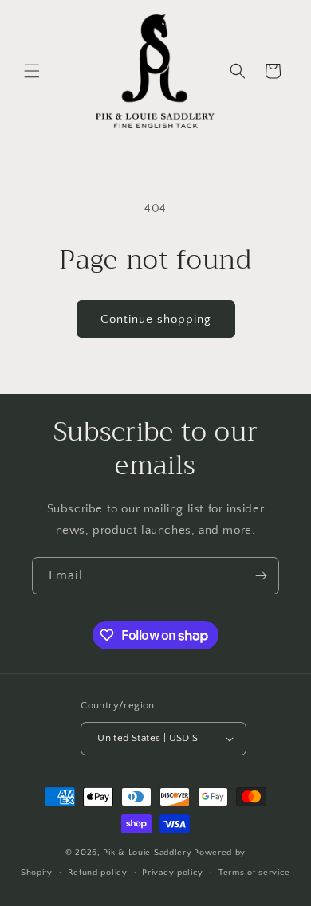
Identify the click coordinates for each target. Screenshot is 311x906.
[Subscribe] (260, 575)
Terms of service (254, 872)
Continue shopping (155, 319)
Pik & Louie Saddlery (147, 852)
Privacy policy (172, 872)
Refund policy (98, 872)
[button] (31, 70)
